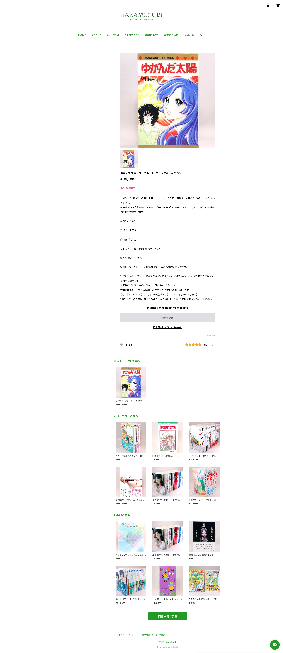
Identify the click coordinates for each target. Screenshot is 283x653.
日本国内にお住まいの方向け (167, 327)
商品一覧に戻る (167, 616)
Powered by (164, 647)
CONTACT (151, 35)
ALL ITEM (113, 35)
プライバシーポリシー (126, 635)
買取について (171, 35)
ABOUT (96, 35)
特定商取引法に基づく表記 (153, 635)
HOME (82, 35)
